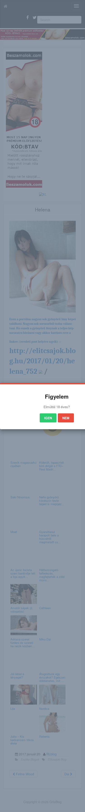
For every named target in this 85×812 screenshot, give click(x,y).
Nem (65, 418)
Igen (48, 418)
